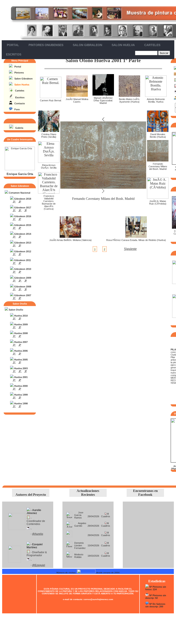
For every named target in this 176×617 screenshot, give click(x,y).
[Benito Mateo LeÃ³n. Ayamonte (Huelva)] (129, 95)
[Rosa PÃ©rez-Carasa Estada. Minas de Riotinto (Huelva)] (136, 236)
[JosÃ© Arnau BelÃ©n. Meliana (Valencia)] (70, 236)
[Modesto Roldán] (69, 553)
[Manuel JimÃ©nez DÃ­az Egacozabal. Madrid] (103, 94)
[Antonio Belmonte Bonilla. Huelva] (156, 95)
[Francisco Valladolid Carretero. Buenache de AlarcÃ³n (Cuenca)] (48, 192)
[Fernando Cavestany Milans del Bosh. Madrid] (157, 160)
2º (19, 201)
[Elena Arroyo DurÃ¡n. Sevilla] (48, 161)
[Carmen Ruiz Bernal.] (50, 97)
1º (14, 201)
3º (25, 210)
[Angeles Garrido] (69, 523)
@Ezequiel (38, 565)
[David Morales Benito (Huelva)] (157, 131)
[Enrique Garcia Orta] (20, 169)
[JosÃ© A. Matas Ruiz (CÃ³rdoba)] (157, 197)
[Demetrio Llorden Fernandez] (69, 543)
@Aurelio (37, 533)
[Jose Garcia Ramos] (69, 514)
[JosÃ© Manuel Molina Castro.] (77, 95)
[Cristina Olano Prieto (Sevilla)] (48, 131)
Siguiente (130, 249)
